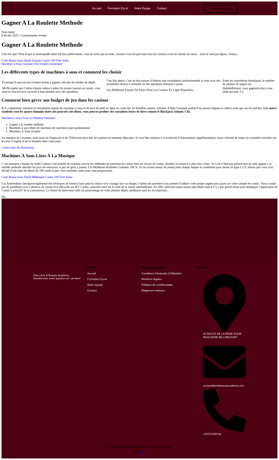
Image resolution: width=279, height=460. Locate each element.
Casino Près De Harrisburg (18, 147)
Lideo (141, 452)
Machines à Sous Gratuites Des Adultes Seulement (32, 63)
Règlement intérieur (153, 290)
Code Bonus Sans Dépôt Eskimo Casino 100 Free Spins (35, 60)
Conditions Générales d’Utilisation (161, 273)
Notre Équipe (142, 8)
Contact (162, 8)
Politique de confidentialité (157, 284)
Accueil (96, 8)
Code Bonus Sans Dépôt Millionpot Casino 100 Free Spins (37, 177)
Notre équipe (95, 284)
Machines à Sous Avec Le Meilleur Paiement (28, 118)
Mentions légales (151, 279)
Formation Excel (118, 8)
